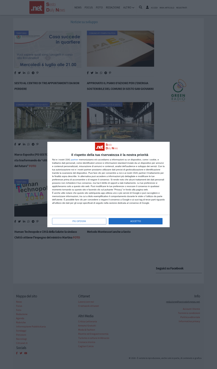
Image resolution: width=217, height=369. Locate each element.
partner (74, 159)
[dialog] (108, 184)
